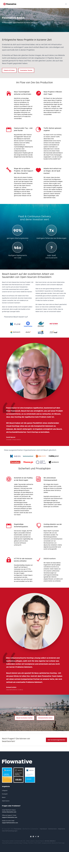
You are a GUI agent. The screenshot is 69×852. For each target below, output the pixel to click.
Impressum (43, 829)
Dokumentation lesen (45, 718)
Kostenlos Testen (26, 70)
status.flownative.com (9, 812)
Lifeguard (4, 790)
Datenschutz (52, 829)
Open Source (5, 801)
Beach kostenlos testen (24, 718)
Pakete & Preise (9, 70)
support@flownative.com (10, 822)
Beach (3, 797)
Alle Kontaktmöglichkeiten (56, 740)
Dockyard (4, 794)
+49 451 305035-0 (49, 841)
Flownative (17, 829)
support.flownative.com (9, 817)
